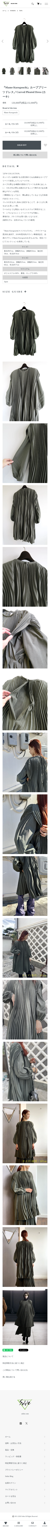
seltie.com (25, 1414)
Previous (3, 41)
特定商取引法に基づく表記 (13, 1363)
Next (47, 41)
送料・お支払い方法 (13, 1443)
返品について (8, 1356)
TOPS (20, 10)
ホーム (4, 10)
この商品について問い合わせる (15, 1370)
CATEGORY (18, 1526)
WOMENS (13, 10)
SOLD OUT (21, 145)
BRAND (6, 1526)
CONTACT (32, 1526)
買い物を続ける (9, 1377)
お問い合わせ (10, 1503)
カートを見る (10, 1496)
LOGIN (44, 1526)
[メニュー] (46, 4)
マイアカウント (11, 1490)
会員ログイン (10, 1483)
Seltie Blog (9, 1476)
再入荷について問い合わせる (25, 155)
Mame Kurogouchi (11, 113)
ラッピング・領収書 (13, 1457)
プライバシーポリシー (14, 1470)
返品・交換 (9, 1450)
